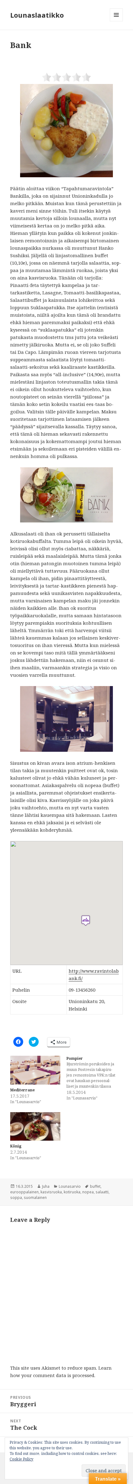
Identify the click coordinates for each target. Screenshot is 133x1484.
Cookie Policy (21, 1459)
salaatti (102, 1192)
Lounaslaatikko (37, 15)
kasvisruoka (51, 1192)
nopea (88, 1192)
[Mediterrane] (35, 1070)
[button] (66, 130)
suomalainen (35, 1197)
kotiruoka (72, 1192)
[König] (35, 1126)
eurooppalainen (24, 1192)
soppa (16, 1197)
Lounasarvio (70, 1186)
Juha (45, 1186)
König (15, 1146)
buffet (95, 1186)
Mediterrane (22, 1090)
